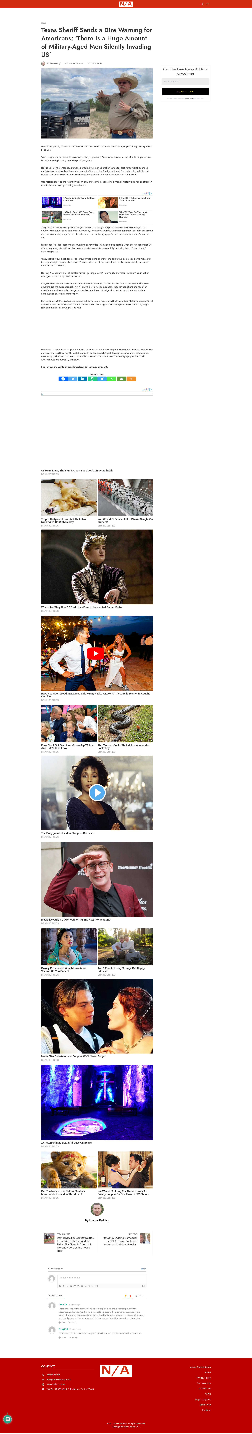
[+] (96, 1286)
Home (208, 1372)
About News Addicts (200, 1367)
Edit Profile (205, 1404)
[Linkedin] (82, 379)
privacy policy (189, 98)
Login (143, 1268)
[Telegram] (102, 379)
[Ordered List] (75, 1286)
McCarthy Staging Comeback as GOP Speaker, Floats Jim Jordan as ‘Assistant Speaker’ (120, 1239)
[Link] (89, 1286)
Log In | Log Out (203, 1399)
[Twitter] (72, 379)
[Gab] (92, 379)
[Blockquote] (82, 1286)
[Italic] (63, 1286)
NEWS (43, 23)
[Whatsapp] (111, 379)
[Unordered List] (78, 1286)
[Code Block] (86, 1286)
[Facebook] (63, 379)
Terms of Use (204, 1383)
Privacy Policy (204, 1377)
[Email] (121, 379)
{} (93, 1286)
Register (206, 1410)
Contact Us (205, 1388)
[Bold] (60, 1286)
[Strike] (71, 1286)
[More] (131, 379)
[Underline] (67, 1286)
